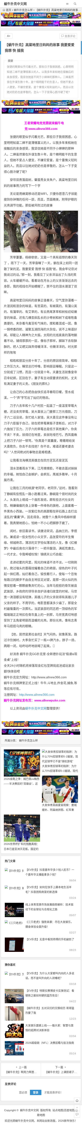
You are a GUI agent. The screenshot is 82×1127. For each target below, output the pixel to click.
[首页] (77, 1101)
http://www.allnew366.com (36, 694)
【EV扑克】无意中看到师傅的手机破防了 (49, 939)
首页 (8, 9)
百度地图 (69, 1110)
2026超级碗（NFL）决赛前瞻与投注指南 (49, 1042)
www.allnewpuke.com (49, 700)
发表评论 (69, 36)
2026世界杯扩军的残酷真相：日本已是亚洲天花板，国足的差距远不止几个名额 (21, 848)
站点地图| (58, 1110)
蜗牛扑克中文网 (15, 4)
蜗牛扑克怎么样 (23, 9)
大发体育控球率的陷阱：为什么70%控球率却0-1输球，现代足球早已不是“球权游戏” (60, 771)
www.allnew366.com (43, 128)
